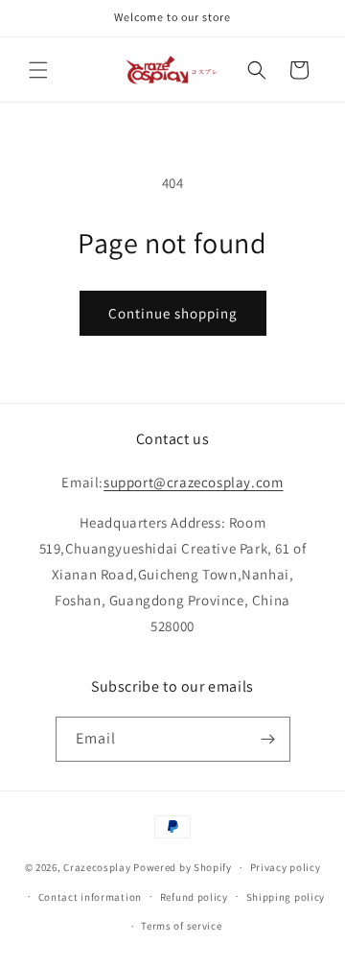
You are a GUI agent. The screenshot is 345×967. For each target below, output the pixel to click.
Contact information (90, 897)
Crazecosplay (96, 867)
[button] (38, 70)
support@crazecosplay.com (193, 482)
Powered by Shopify (182, 867)
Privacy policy (285, 867)
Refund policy (194, 897)
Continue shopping (173, 313)
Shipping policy (286, 897)
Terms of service (181, 925)
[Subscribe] (268, 739)
